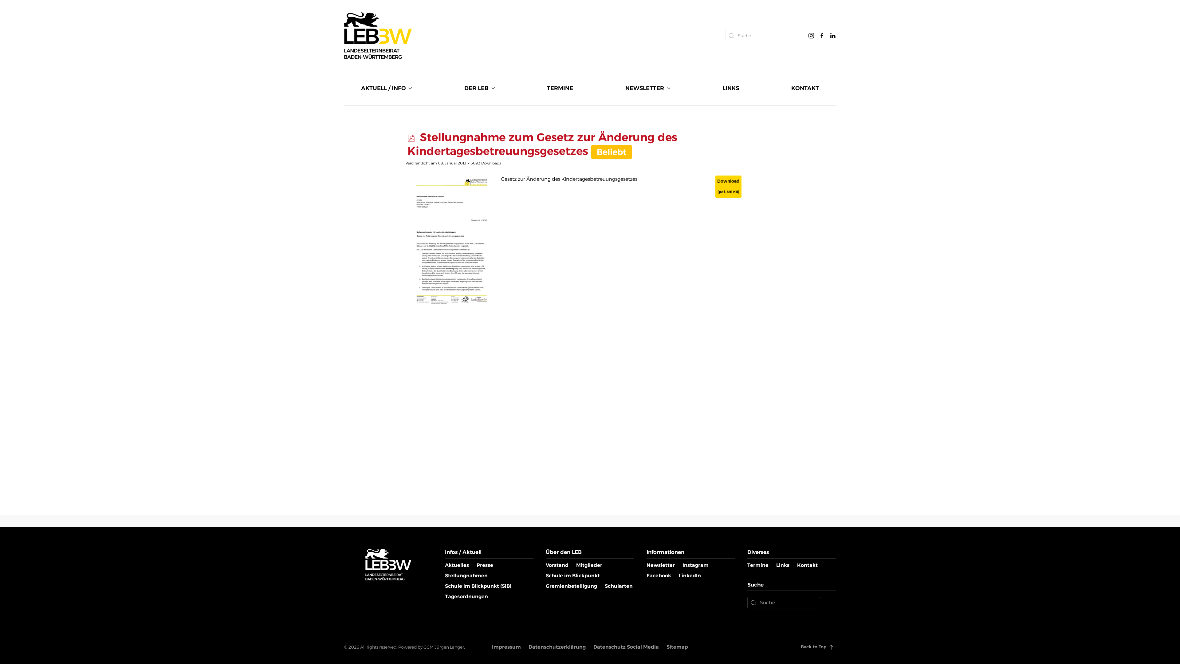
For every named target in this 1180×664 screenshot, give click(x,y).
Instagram (695, 565)
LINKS (730, 88)
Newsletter (661, 565)
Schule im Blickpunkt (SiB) (478, 586)
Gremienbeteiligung (571, 586)
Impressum (506, 647)
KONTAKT (805, 88)
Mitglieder (589, 565)
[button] (831, 647)
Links (782, 565)
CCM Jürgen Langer (443, 647)
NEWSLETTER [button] (644, 88)
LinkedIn (690, 576)
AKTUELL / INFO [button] (383, 88)
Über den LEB (564, 552)
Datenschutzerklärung (557, 647)
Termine (758, 565)
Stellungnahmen (466, 576)
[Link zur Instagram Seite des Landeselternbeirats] (811, 35)
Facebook (659, 576)
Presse (485, 565)
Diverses (758, 552)
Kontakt (807, 565)
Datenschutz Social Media (626, 647)
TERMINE (560, 88)
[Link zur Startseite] (388, 564)
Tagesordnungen (466, 596)
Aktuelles (457, 565)
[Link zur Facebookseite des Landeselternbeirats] (822, 35)
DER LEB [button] (476, 88)
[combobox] (762, 35)
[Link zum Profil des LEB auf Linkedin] (833, 35)
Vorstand (557, 565)
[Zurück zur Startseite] (378, 35)
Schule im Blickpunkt (573, 576)
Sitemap (677, 647)
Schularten (619, 586)
